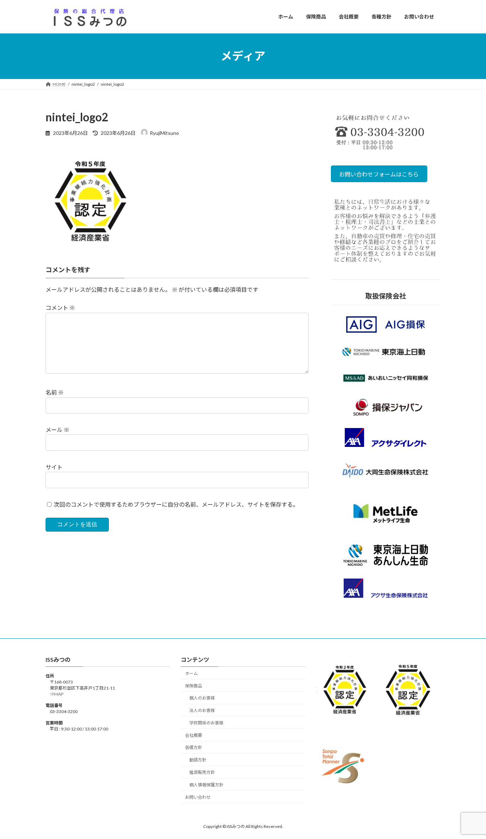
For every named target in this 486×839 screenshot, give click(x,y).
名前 (55, 392)
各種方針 (193, 747)
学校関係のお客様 (206, 722)
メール (57, 429)
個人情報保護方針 (206, 784)
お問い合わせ (198, 797)
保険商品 (193, 685)
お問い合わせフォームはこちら (379, 173)
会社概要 (193, 735)
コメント (60, 308)
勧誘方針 (197, 760)
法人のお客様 (202, 710)
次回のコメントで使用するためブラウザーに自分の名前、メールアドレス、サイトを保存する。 (176, 504)
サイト (54, 467)
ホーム (191, 673)
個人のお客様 (202, 698)
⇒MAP (54, 694)
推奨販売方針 (202, 772)
